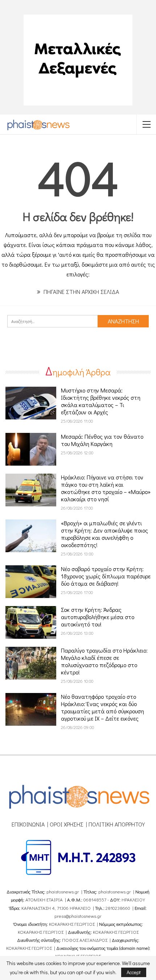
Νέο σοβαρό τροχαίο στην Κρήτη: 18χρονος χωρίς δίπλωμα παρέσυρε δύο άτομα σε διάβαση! (106, 576)
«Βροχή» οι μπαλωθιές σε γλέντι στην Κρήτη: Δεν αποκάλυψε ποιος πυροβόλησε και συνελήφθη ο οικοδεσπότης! (104, 534)
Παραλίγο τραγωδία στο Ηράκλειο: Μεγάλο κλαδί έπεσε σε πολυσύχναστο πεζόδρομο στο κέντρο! (104, 661)
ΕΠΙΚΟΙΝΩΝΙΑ (28, 824)
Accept (134, 972)
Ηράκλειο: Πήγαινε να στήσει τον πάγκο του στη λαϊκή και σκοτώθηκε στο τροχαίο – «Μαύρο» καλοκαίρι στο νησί (106, 488)
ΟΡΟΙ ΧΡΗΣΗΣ (66, 824)
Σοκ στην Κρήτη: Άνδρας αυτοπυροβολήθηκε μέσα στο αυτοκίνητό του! (97, 617)
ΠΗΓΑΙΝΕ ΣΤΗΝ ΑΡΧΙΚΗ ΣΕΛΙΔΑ (80, 291)
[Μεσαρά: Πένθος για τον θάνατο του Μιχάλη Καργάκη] (30, 449)
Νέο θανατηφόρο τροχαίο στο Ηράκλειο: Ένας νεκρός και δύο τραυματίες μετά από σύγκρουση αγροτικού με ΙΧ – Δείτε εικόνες (102, 707)
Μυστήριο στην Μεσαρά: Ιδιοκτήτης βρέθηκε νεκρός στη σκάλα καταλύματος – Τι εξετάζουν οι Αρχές (100, 401)
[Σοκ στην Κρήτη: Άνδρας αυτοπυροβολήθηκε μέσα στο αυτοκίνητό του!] (30, 622)
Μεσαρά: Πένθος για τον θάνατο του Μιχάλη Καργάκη (102, 440)
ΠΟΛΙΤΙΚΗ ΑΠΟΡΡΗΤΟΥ (117, 824)
